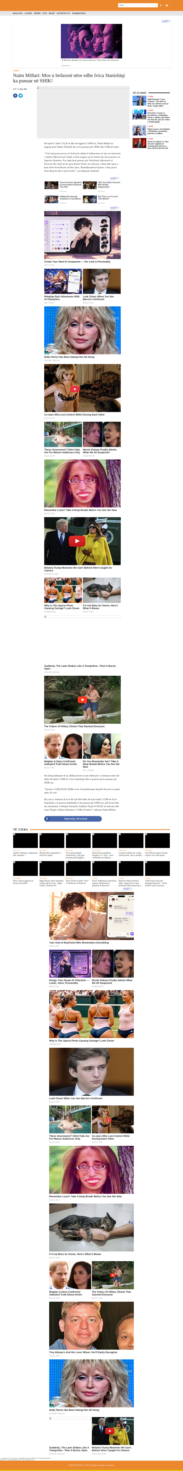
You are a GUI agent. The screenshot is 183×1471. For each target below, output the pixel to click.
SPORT (37, 13)
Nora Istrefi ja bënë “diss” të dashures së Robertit (77, 882)
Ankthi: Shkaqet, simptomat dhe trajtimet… (25, 854)
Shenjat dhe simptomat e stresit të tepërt (50, 854)
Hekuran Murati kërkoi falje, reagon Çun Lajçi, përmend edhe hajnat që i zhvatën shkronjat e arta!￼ (131, 884)
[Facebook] (15, 95)
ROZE (52, 13)
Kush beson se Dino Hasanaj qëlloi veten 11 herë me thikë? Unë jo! (17, 1460)
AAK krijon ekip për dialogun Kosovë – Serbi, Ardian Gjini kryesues (156, 883)
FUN (45, 13)
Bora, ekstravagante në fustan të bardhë (23, 882)
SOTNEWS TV (63, 13)
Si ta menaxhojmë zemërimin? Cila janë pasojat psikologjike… (76, 855)
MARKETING (79, 13)
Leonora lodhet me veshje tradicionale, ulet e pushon (130, 854)
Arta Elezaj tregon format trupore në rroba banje (156, 854)
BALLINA (18, 13)
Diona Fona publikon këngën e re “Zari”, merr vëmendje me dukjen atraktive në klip (103, 856)
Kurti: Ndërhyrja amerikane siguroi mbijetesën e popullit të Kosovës (104, 883)
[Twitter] (20, 95)
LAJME (28, 13)
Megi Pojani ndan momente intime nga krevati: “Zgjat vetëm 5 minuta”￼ (51, 883)
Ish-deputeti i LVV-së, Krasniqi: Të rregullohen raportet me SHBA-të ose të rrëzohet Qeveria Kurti (25, 1458)
